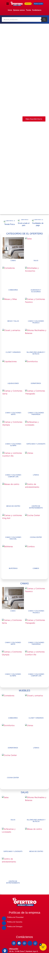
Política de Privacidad (15, 917)
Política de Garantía (14, 922)
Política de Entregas (14, 926)
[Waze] (35, 943)
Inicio (10, 10)
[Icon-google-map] (29, 943)
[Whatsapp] (24, 943)
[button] (2, 118)
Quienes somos (19, 10)
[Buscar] (44, 19)
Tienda (28, 10)
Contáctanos (36, 10)
